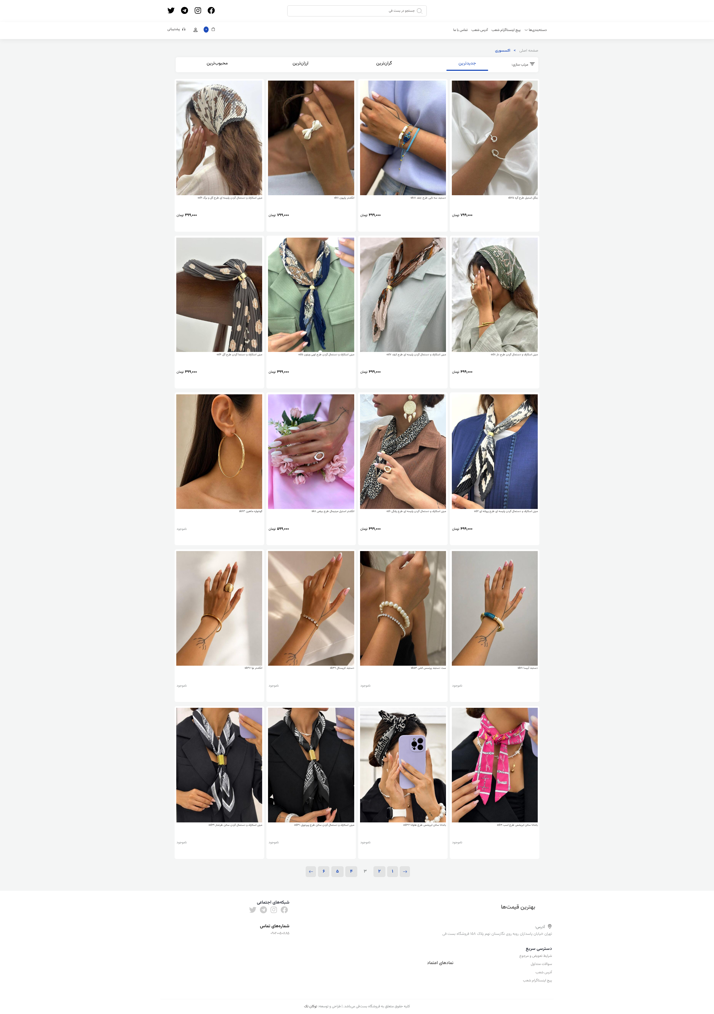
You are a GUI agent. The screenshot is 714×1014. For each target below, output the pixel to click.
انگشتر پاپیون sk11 (344, 197)
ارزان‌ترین (300, 63)
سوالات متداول (541, 964)
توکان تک (310, 1006)
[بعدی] (311, 871)
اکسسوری (502, 50)
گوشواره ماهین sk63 (250, 511)
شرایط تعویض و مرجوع (535, 956)
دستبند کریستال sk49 (342, 668)
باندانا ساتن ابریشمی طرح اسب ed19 (517, 825)
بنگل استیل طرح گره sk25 (523, 197)
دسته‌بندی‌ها (538, 30)
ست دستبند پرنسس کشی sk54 (428, 668)
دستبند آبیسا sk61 (528, 668)
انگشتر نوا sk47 (253, 668)
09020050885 (280, 933)
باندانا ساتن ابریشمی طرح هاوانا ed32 (424, 825)
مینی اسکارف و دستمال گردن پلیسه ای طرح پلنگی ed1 (416, 511)
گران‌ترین (384, 63)
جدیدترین (467, 63)
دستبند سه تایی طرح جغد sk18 (428, 197)
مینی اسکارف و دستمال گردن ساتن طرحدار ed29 (235, 825)
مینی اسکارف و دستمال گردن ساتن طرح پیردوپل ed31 (324, 825)
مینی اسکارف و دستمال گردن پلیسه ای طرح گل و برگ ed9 (230, 197)
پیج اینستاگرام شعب (506, 30)
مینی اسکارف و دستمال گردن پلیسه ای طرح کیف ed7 (416, 354)
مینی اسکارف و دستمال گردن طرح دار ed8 (514, 354)
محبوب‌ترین (217, 63)
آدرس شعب (479, 30)
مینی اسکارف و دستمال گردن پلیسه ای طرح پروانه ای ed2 (506, 511)
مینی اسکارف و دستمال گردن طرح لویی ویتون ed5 (326, 354)
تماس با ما (460, 30)
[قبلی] (405, 871)
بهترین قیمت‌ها (519, 907)
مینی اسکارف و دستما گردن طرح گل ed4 (239, 354)
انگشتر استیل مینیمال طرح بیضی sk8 (333, 511)
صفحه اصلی (528, 50)
